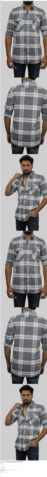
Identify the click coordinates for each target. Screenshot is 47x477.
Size (0, 466)
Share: (1, 472)
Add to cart (2, 470)
